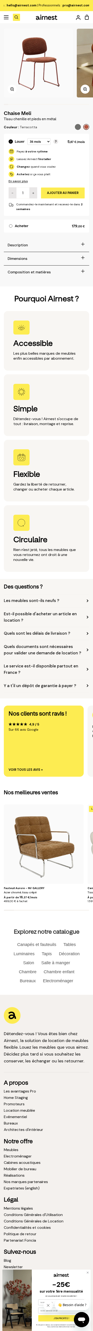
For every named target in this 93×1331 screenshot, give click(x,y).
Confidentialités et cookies (27, 1227)
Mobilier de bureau (20, 1168)
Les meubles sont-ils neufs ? (31, 600)
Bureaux (28, 980)
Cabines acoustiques (22, 1162)
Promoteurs (14, 1104)
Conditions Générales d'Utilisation (33, 1214)
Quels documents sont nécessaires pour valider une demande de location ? (42, 650)
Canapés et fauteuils (36, 944)
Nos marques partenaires (26, 1181)
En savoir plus (18, 181)
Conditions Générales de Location (33, 1221)
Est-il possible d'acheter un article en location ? (40, 617)
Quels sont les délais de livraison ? (37, 633)
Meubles (11, 1149)
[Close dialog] (88, 1273)
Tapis (47, 953)
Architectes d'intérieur (23, 1129)
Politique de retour (20, 1233)
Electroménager (58, 980)
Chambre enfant (59, 971)
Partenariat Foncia (20, 1240)
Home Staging (16, 1097)
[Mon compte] (76, 17)
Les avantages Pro (20, 1091)
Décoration (69, 953)
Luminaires (24, 953)
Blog (7, 1260)
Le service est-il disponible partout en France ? (41, 669)
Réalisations (14, 1175)
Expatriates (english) (22, 1188)
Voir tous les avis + (26, 770)
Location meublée (19, 1110)
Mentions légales (18, 1208)
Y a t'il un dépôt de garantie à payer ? (40, 685)
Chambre (27, 971)
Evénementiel (15, 1116)
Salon (28, 962)
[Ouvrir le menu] (6, 17)
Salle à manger (55, 962)
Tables (69, 944)
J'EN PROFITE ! (61, 1318)
